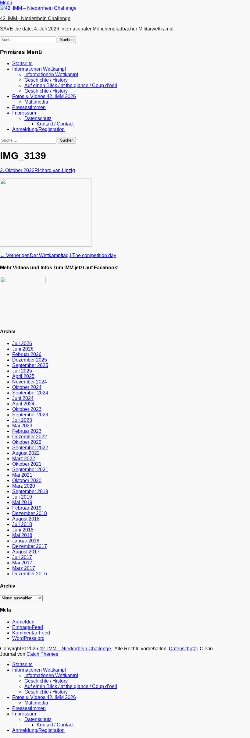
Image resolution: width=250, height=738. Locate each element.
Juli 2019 (22, 497)
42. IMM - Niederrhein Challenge (35, 18)
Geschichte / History (46, 80)
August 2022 (26, 453)
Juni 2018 (23, 529)
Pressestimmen (29, 107)
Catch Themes (42, 654)
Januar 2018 (25, 540)
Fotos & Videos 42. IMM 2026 (44, 96)
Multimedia (36, 101)
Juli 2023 (22, 420)
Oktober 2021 (26, 464)
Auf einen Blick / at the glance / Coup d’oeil (70, 85)
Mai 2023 (22, 425)
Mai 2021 (22, 475)
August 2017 (26, 551)
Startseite (22, 63)
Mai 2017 (22, 562)
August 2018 (26, 518)
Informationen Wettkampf (39, 69)
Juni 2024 (23, 398)
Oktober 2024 (26, 387)
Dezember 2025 (29, 359)
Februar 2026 (26, 354)
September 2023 (30, 414)
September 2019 (30, 491)
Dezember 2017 (29, 546)
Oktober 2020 (26, 480)
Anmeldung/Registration (38, 129)
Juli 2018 (22, 524)
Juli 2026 (22, 343)
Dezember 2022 (29, 436)
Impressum (24, 112)
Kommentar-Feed (31, 632)
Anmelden (23, 621)
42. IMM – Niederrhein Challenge (75, 648)
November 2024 (29, 381)
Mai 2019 (22, 502)
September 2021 (30, 469)
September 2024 (30, 392)
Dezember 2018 (29, 513)
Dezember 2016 (29, 573)
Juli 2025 (22, 370)
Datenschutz (38, 118)
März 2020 (23, 486)
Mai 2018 (22, 535)
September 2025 (30, 365)
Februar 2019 (26, 507)
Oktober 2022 (26, 442)
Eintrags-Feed (27, 627)
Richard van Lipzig (54, 170)
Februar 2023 (26, 431)
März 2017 (23, 568)
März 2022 (23, 458)
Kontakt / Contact (55, 123)
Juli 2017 (22, 557)
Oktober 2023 (26, 409)
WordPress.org (28, 638)
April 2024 (23, 403)
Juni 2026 (23, 348)
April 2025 (23, 376)
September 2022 (30, 447)
